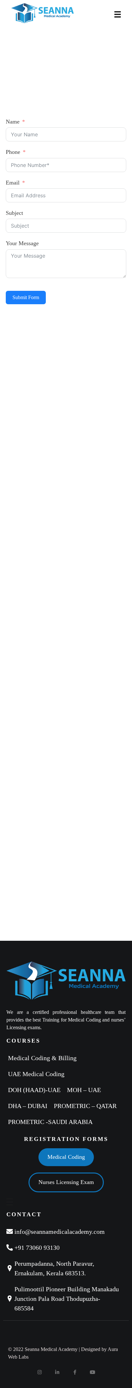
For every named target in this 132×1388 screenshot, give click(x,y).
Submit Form (25, 297)
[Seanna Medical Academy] (57, 13)
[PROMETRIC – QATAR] (86, 1106)
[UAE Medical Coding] (37, 1074)
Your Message (22, 243)
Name (13, 121)
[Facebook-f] (75, 1372)
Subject (14, 213)
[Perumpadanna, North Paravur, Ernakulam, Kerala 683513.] (66, 1268)
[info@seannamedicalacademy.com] (66, 1232)
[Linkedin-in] (57, 1372)
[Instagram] (40, 1372)
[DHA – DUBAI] (29, 1106)
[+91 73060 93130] (66, 1248)
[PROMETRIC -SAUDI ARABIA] (51, 1122)
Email (13, 182)
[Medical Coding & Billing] (43, 1058)
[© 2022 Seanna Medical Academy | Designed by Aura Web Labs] (66, 1353)
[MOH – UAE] (85, 1090)
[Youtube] (92, 1372)
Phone (13, 152)
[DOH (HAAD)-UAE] (35, 1090)
